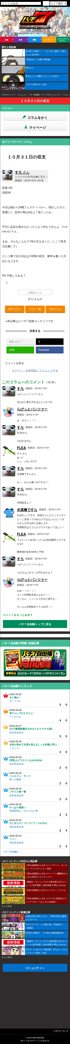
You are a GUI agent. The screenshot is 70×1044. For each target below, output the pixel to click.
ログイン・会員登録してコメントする (35, 370)
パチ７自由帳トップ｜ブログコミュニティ (45, 94)
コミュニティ (22, 94)
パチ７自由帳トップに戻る (35, 624)
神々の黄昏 (15, 779)
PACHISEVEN (38, 1037)
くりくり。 (15, 748)
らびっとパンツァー (32, 408)
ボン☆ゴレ (15, 700)
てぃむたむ (15, 716)
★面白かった (35, 292)
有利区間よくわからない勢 (23, 810)
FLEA (21, 447)
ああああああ (16, 732)
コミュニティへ (35, 968)
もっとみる (7, 906)
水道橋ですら (27, 509)
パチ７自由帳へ (11, 851)
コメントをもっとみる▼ (18, 615)
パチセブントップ (8, 94)
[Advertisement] (35, 998)
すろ (22, 172)
